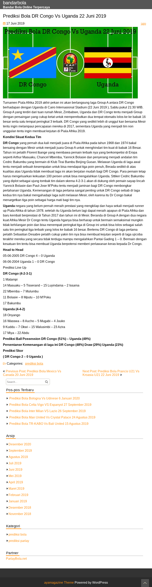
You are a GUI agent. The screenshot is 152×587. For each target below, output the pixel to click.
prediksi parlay (19, 540)
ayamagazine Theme (59, 582)
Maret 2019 (16, 488)
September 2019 (20, 450)
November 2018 (20, 514)
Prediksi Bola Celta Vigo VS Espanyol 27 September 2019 (50, 404)
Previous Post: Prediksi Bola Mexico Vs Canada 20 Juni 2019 (32, 373)
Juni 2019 (15, 469)
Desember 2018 (20, 507)
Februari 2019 (18, 495)
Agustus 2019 (18, 457)
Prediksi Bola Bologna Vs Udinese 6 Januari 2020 (44, 398)
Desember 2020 (20, 444)
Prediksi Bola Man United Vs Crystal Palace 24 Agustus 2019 (52, 417)
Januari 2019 (18, 501)
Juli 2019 (15, 463)
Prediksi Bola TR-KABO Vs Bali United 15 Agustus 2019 (48, 423)
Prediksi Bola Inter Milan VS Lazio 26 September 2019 (47, 411)
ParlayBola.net (16, 558)
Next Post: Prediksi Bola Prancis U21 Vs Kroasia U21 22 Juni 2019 (111, 373)
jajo (143, 23)
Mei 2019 (15, 476)
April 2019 (16, 482)
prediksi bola (34, 363)
